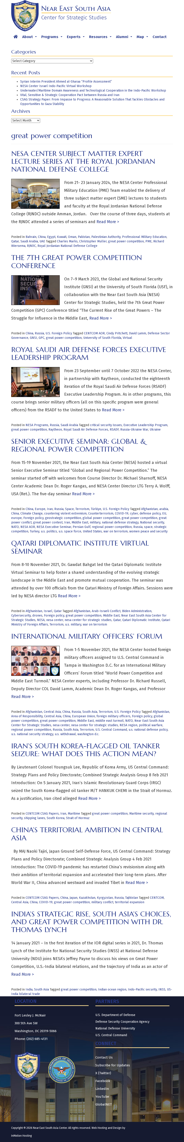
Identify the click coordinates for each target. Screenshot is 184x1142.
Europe (40, 509)
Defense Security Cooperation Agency (122, 1022)
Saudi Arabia (29, 241)
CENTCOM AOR (94, 333)
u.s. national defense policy (148, 730)
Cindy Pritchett (116, 333)
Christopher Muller (93, 241)
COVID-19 (121, 513)
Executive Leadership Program (145, 425)
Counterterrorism (100, 513)
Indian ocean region (112, 989)
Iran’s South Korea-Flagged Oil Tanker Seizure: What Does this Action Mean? (85, 749)
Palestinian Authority (105, 237)
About (30, 38)
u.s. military (73, 624)
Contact (159, 36)
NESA (41, 620)
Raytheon (55, 429)
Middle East (80, 522)
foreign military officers (113, 716)
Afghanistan (149, 509)
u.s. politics (49, 531)
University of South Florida (102, 338)
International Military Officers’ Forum (86, 636)
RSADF (114, 429)
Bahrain (31, 237)
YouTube (102, 1097)
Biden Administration (136, 611)
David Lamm (137, 333)
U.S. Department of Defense (115, 1015)
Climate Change (31, 513)
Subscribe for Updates (112, 1065)
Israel (48, 611)
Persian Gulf (81, 527)
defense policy (150, 513)
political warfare (150, 725)
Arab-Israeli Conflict (106, 611)
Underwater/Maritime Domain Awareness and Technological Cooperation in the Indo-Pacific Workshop (93, 90)
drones (37, 615)
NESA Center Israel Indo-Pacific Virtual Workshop (56, 86)
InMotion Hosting (21, 1135)
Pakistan (84, 237)
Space (69, 509)
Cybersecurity (21, 615)
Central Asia (52, 712)
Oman (72, 237)
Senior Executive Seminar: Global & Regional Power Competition (78, 445)
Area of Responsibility (27, 716)
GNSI (33, 338)
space (148, 527)
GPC (41, 338)
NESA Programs (37, 425)
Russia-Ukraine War (134, 429)
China (42, 237)
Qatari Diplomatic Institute (141, 620)
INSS (161, 989)
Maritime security (141, 813)
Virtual (127, 338)
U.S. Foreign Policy (59, 333)
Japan (73, 898)
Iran (50, 509)
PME (148, 241)
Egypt (51, 237)
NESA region (128, 725)
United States (92, 531)
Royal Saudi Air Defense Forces (86, 429)
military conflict (102, 902)
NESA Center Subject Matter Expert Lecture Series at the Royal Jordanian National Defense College (83, 161)
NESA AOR (27, 527)
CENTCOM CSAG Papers (42, 813)
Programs (52, 38)
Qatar (15, 241)
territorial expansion (129, 902)
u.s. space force (70, 531)
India (29, 989)
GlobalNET (103, 1104)
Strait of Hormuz (78, 818)
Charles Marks (67, 241)
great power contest (48, 522)
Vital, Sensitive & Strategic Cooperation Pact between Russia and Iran (69, 95)
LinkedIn (102, 1089)
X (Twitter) (103, 1073)
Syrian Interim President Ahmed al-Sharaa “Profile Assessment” (66, 81)
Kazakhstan (87, 898)
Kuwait (61, 237)
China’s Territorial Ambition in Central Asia (87, 833)
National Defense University (115, 1028)
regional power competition (112, 527)
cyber (134, 513)
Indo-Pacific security (142, 989)
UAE (42, 241)
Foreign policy (33, 518)
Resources (101, 38)
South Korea (55, 818)
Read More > (107, 221)
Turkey (34, 531)
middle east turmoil (109, 721)
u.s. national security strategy (32, 734)
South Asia (89, 712)
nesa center (54, 620)
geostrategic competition (63, 518)
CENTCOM (157, 898)
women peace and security (148, 531)
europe (16, 518)
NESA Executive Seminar (54, 527)
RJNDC (31, 246)
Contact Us (104, 1057)
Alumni (125, 38)
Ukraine (155, 429)
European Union (83, 716)
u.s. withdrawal (65, 734)
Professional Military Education (144, 237)
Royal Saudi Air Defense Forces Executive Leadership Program (88, 353)
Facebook (102, 1081)
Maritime (74, 813)
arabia (163, 509)
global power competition (101, 518)
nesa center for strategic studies (88, 620)
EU (164, 513)
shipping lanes (34, 818)
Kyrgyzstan (105, 898)
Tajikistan (131, 898)
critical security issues (106, 425)
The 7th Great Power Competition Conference (76, 261)
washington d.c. (88, 734)
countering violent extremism (65, 513)
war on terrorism (115, 531)
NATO (15, 527)
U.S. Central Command (111, 730)
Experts (76, 38)
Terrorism (82, 509)
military (95, 522)
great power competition (126, 241)
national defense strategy (120, 522)
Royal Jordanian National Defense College (67, 246)
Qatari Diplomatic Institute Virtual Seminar (80, 547)
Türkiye (96, 509)
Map (143, 38)
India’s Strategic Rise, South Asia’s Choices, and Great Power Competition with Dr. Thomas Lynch (91, 921)
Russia (39, 333)
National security (152, 522)
